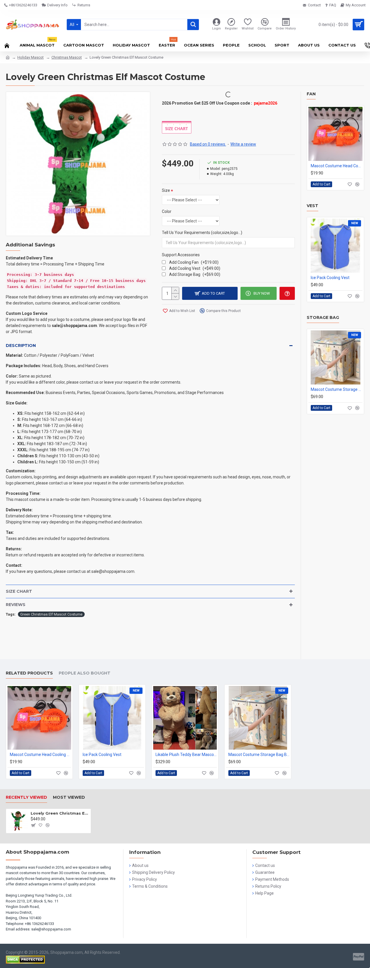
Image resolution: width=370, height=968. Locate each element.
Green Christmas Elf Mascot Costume (51, 614)
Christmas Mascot (66, 57)
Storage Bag (323, 317)
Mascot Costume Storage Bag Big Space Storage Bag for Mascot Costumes (336, 389)
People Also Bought (84, 673)
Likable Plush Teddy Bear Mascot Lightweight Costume (186, 754)
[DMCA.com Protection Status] (25, 960)
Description (21, 345)
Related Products (29, 673)
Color (166, 211)
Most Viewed (69, 797)
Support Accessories (181, 254)
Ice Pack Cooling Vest (330, 277)
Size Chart (19, 591)
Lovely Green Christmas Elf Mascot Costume (60, 813)
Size (166, 190)
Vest (312, 205)
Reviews (15, 604)
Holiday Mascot (30, 57)
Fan (311, 94)
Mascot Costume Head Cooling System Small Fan (336, 165)
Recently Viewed (26, 797)
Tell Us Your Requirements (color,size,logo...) (202, 232)
